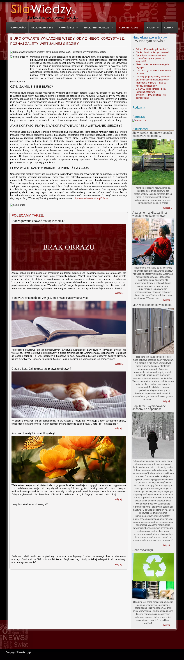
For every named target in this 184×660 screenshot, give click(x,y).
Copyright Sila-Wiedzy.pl (18, 652)
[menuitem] (17, 27)
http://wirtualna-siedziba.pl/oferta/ (91, 198)
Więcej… (167, 208)
